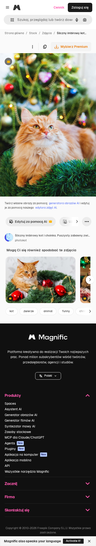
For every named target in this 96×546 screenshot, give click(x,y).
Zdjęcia (47, 33)
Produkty (13, 395)
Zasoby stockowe (18, 432)
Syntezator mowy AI (20, 426)
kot (12, 311)
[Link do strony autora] (9, 238)
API (7, 466)
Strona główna (14, 33)
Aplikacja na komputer (25, 454)
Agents (14, 443)
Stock (33, 33)
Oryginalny (32, 62)
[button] (48, 376)
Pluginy (14, 449)
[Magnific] (48, 338)
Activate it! (73, 541)
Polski (48, 376)
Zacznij (11, 483)
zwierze (29, 311)
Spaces (10, 403)
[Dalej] (77, 221)
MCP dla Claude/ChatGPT (24, 437)
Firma (10, 496)
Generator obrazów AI (21, 415)
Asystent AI (13, 409)
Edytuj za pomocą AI (28, 223)
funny (66, 311)
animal (48, 311)
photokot (21, 240)
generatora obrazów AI (64, 203)
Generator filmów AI (19, 420)
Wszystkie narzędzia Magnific (27, 471)
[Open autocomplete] (10, 20)
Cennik (59, 7)
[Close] (89, 541)
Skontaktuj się (17, 509)
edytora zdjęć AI (46, 208)
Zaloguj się (80, 7)
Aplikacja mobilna (18, 460)
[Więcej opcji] (32, 46)
